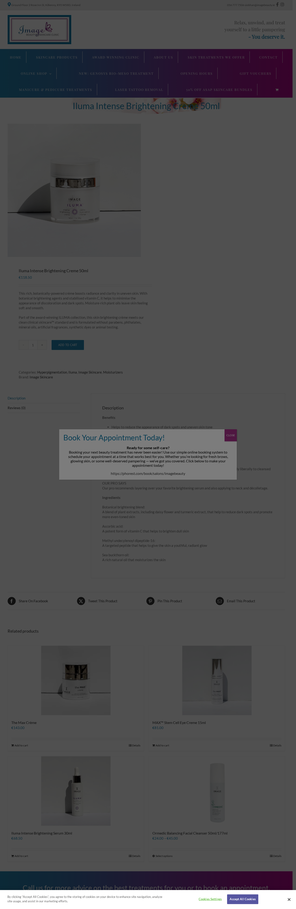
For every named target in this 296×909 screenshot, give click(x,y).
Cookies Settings (210, 899)
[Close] (289, 899)
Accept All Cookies (243, 899)
